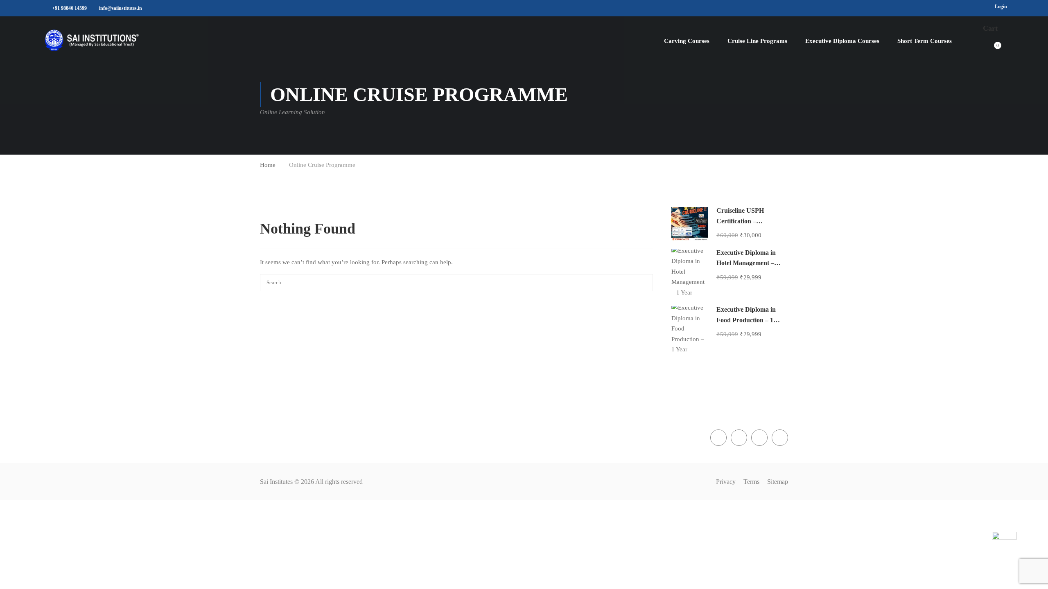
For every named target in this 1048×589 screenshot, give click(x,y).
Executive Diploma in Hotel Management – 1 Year (747, 263)
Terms (751, 481)
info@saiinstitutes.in (120, 8)
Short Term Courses (924, 41)
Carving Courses (686, 41)
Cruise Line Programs (757, 41)
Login (1001, 6)
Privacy (726, 481)
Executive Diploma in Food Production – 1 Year (746, 320)
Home (268, 165)
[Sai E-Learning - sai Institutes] (92, 41)
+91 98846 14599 (69, 8)
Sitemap (777, 481)
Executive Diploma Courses (842, 41)
